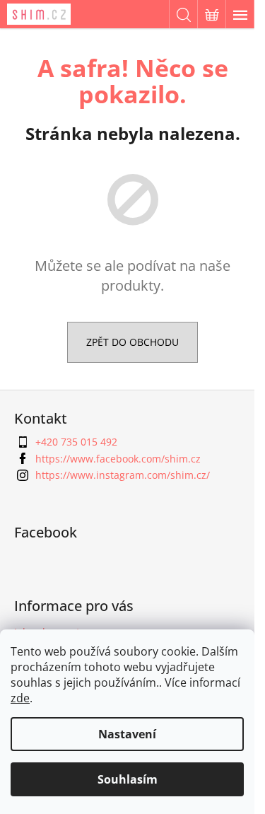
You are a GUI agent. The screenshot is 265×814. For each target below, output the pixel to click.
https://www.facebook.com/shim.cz (118, 458)
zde (20, 698)
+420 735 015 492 (76, 441)
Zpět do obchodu (132, 342)
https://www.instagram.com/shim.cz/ (122, 475)
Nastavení (127, 734)
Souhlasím (128, 779)
